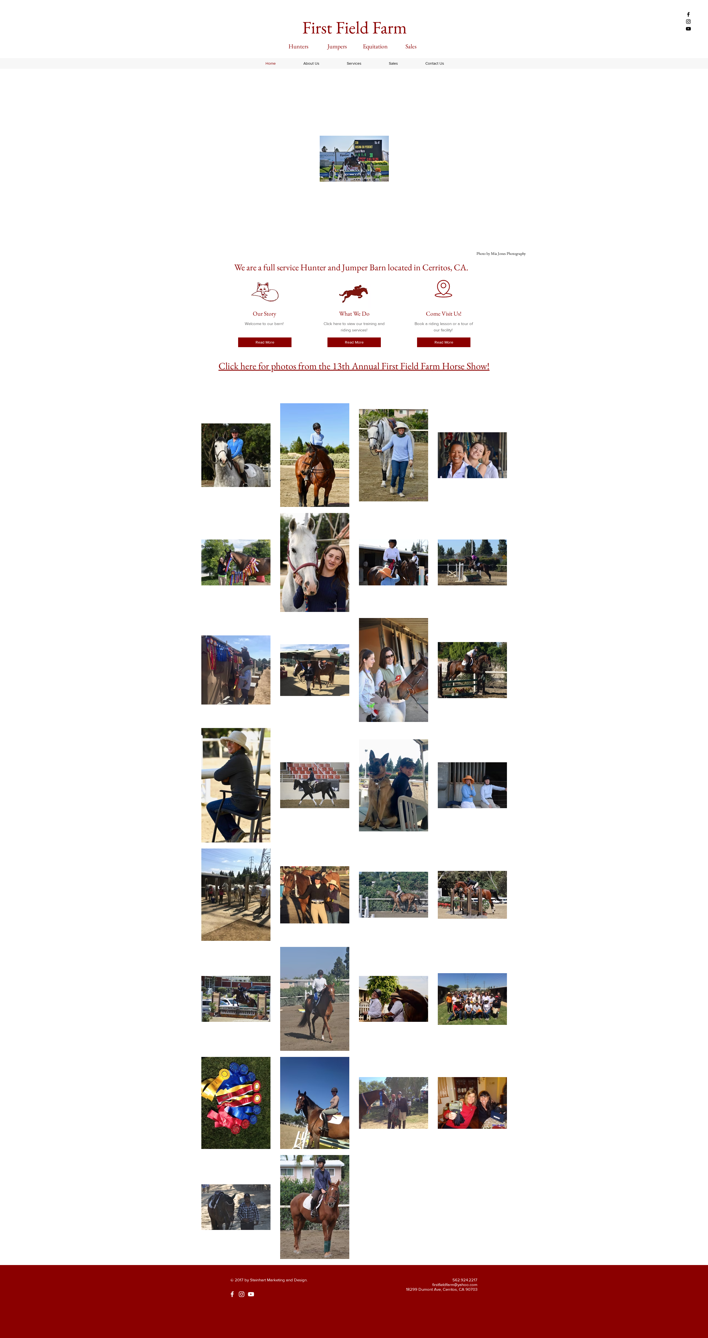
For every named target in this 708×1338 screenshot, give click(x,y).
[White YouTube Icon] (251, 1294)
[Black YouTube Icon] (688, 29)
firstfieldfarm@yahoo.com (454, 1284)
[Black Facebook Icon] (688, 14)
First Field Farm (354, 27)
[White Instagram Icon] (241, 1294)
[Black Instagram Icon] (688, 22)
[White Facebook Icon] (232, 1294)
